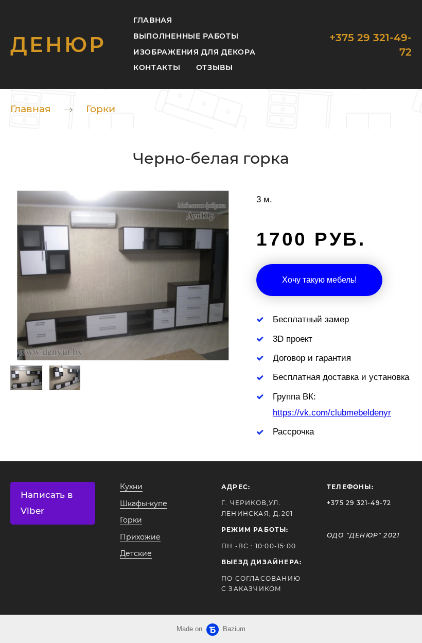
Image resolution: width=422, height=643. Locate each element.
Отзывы (214, 67)
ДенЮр (58, 44)
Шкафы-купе (143, 503)
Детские (136, 553)
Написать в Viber (47, 503)
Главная (152, 20)
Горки (100, 109)
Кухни (131, 486)
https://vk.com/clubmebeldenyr (332, 413)
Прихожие (140, 537)
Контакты (157, 67)
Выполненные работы (186, 36)
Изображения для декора (194, 52)
